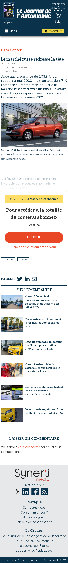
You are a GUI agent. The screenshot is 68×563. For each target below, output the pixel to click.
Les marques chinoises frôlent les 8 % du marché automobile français (44, 390)
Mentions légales (34, 517)
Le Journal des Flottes (34, 546)
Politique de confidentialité (34, 522)
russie (23, 259)
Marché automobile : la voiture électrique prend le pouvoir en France (42, 368)
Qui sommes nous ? (34, 512)
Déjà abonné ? (34, 247)
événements (58, 3)
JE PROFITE (34, 237)
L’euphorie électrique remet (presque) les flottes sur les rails (43, 323)
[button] (53, 31)
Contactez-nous (34, 507)
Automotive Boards (58, 9)
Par (14, 67)
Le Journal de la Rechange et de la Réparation (34, 536)
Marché (8, 259)
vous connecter (29, 447)
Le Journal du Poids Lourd (34, 550)
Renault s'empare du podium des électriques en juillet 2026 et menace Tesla (43, 345)
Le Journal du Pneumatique (34, 541)
